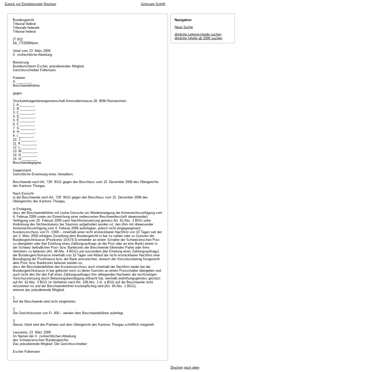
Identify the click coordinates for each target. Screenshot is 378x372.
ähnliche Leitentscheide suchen (198, 34)
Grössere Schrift (153, 4)
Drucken (50, 4)
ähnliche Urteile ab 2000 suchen (198, 38)
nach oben (191, 367)
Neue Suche (184, 27)
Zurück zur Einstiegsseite (24, 4)
